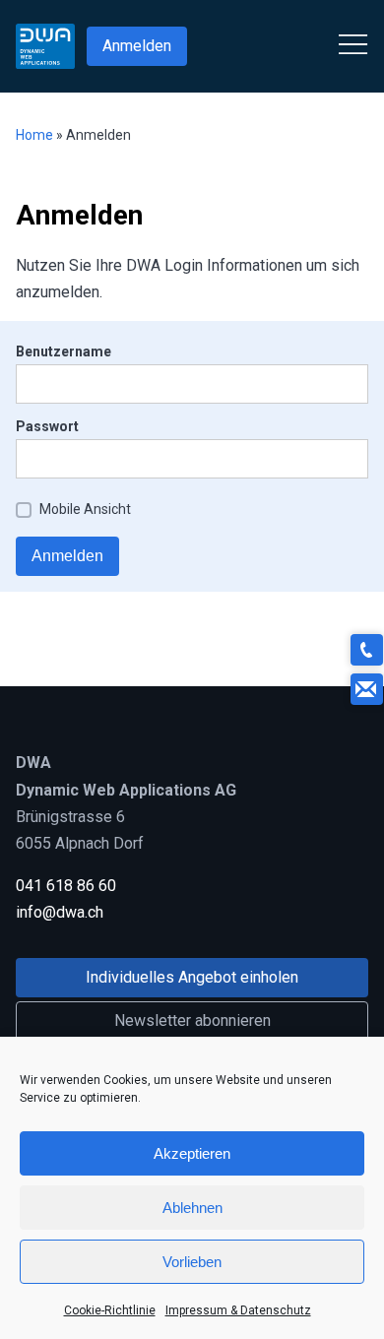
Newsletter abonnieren (192, 1020)
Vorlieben (192, 1261)
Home (34, 135)
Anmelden (136, 45)
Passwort (47, 426)
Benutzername (63, 351)
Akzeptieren (192, 1153)
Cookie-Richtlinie (110, 1310)
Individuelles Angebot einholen (192, 977)
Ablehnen (192, 1207)
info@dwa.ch (59, 912)
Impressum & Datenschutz (238, 1310)
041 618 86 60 (66, 885)
